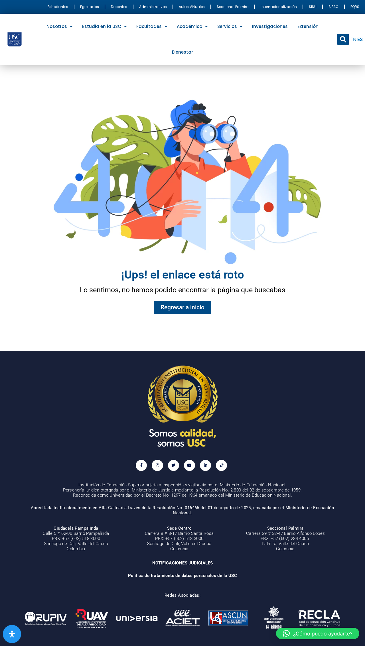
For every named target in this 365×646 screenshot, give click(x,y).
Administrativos (153, 6)
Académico (189, 26)
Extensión (308, 26)
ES (360, 39)
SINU (313, 6)
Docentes (119, 6)
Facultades (149, 26)
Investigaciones (270, 26)
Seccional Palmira (233, 6)
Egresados (89, 6)
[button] (343, 39)
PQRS (354, 6)
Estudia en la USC (101, 26)
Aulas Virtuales (192, 6)
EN (353, 39)
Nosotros (56, 26)
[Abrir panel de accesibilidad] (12, 634)
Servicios (227, 26)
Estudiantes (58, 6)
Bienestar (182, 52)
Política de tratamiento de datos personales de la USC (182, 575)
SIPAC (333, 6)
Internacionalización (279, 6)
